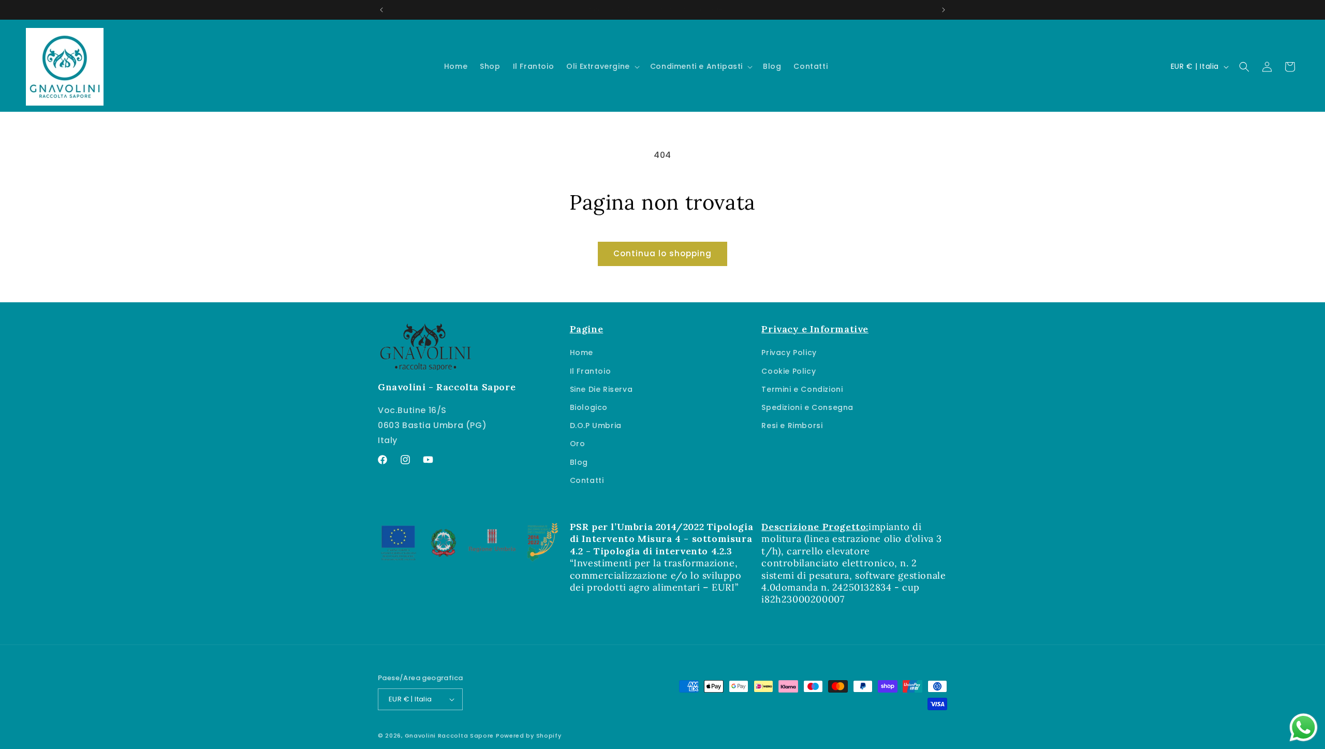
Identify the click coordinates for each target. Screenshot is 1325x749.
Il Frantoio (590, 371)
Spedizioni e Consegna (807, 407)
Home (581, 352)
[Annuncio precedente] (381, 10)
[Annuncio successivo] (943, 10)
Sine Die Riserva (601, 389)
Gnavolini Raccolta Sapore (449, 735)
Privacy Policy (788, 352)
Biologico (589, 407)
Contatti (587, 480)
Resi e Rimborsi (791, 425)
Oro (577, 443)
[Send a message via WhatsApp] (1303, 727)
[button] (602, 66)
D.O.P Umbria (596, 425)
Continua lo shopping (662, 253)
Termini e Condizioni (802, 389)
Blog (579, 462)
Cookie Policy (788, 371)
